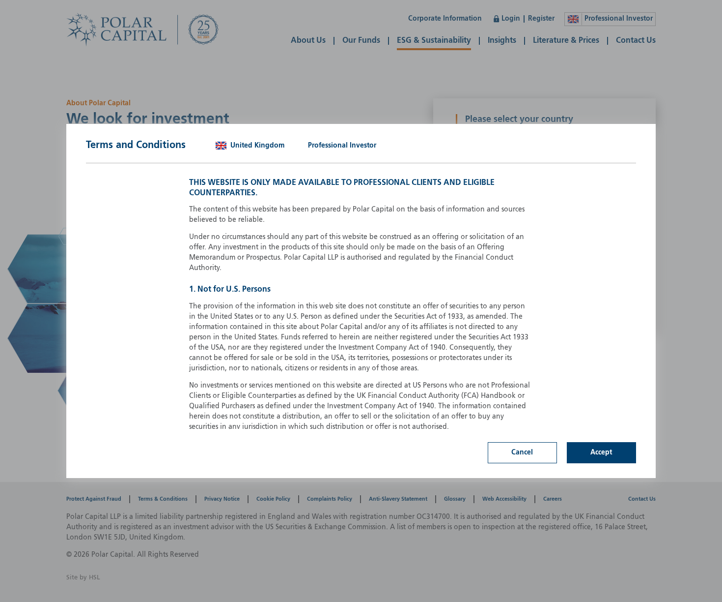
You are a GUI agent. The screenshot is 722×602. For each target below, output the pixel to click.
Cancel (522, 452)
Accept (601, 452)
